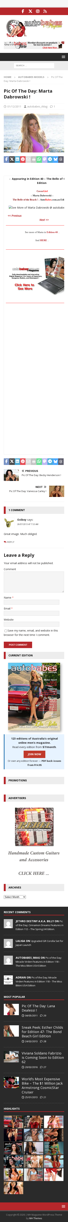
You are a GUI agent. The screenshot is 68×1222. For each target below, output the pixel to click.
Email (7, 608)
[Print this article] (33, 159)
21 (44, 1097)
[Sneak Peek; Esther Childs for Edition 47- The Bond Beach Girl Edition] (11, 1031)
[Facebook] (23, 11)
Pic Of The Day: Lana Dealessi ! (38, 1008)
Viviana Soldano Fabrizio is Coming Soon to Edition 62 (43, 1057)
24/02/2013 (31, 1041)
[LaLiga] (8, 946)
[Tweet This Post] (12, 159)
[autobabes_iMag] (8, 962)
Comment (10, 569)
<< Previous (14, 215)
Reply (10, 542)
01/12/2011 (14, 106)
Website (9, 619)
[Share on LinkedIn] (17, 159)
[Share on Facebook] (6, 159)
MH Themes (35, 1218)
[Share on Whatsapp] (39, 159)
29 (44, 1015)
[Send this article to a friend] (28, 159)
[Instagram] (37, 11)
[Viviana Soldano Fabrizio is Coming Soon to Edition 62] (11, 1056)
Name (8, 597)
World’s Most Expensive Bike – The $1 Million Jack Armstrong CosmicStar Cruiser (42, 1085)
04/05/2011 (31, 1015)
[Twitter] (30, 11)
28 (44, 1041)
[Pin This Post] (23, 159)
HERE (44, 240)
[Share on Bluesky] (55, 159)
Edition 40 (52, 232)
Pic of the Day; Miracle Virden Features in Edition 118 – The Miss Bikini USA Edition (39, 961)
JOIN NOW (34, 754)
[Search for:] (34, 65)
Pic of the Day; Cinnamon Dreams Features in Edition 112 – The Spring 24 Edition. (39, 925)
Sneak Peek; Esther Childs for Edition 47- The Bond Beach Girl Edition (42, 1031)
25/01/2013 (31, 1097)
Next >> (44, 220)
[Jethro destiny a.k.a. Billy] (8, 926)
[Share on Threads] (61, 159)
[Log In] (45, 11)
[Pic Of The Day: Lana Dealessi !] (11, 1009)
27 (44, 1067)
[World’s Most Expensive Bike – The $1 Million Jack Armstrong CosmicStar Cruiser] (11, 1082)
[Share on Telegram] (50, 159)
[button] (63, 57)
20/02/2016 (31, 1067)
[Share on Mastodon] (44, 159)
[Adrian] (8, 982)
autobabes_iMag (37, 106)
